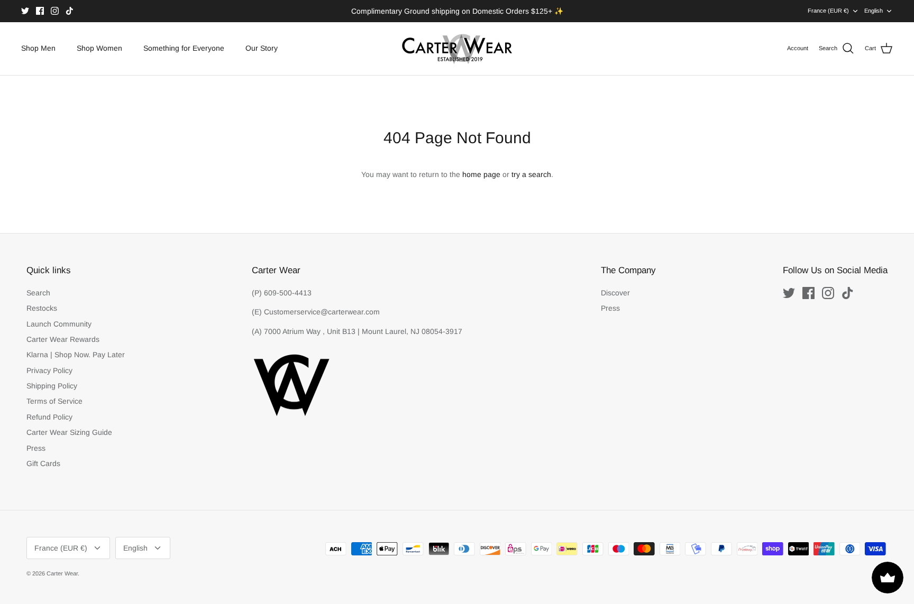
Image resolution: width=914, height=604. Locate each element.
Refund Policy (49, 417)
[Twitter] (25, 11)
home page (481, 174)
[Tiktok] (70, 11)
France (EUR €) (828, 10)
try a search (531, 174)
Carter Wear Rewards (62, 339)
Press (35, 448)
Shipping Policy (51, 386)
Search (38, 293)
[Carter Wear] (457, 48)
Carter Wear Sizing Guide (69, 432)
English (873, 10)
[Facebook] (40, 11)
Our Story (261, 48)
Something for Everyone (183, 48)
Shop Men (38, 48)
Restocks (41, 308)
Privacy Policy (49, 370)
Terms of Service (54, 401)
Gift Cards (43, 463)
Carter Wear (62, 573)
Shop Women (99, 48)
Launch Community (59, 324)
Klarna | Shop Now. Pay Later (75, 354)
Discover (615, 293)
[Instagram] (55, 11)
